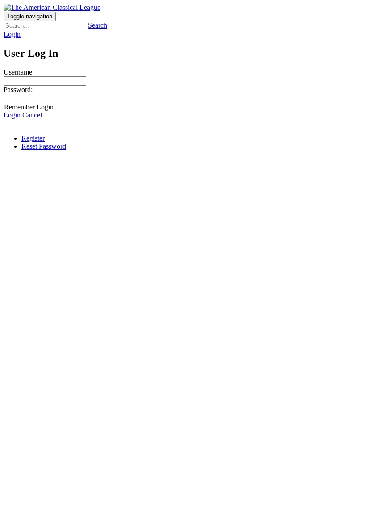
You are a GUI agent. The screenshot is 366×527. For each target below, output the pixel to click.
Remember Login (29, 107)
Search (97, 25)
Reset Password (43, 146)
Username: (19, 72)
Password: (18, 89)
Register (33, 138)
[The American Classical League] (52, 7)
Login (12, 34)
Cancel (32, 115)
